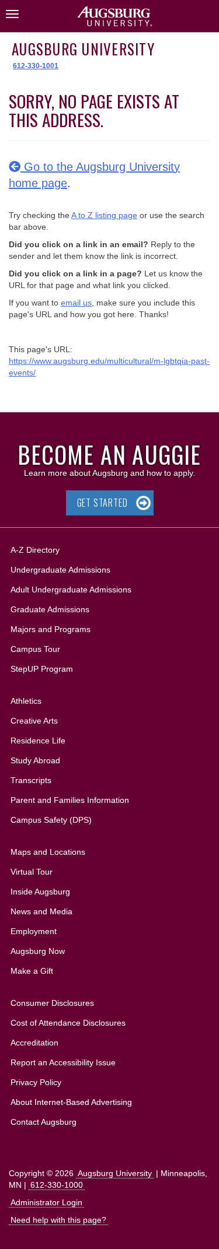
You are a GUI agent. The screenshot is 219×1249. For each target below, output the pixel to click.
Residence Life (38, 740)
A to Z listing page (104, 215)
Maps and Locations (48, 852)
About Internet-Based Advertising (71, 1102)
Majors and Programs (50, 629)
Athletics (26, 701)
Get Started (102, 503)
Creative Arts (34, 720)
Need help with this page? (58, 1220)
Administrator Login (46, 1202)
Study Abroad (35, 760)
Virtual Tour (32, 871)
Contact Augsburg (44, 1122)
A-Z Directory (35, 550)
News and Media (41, 911)
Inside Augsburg (40, 891)
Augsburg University (83, 48)
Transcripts (31, 780)
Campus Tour (35, 649)
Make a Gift (32, 971)
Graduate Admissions (50, 609)
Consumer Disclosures (52, 1003)
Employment (34, 931)
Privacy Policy (36, 1082)
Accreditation (34, 1042)
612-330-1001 (35, 66)
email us (76, 302)
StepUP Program (42, 668)
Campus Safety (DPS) (51, 820)
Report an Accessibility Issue (63, 1062)
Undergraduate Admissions (60, 569)
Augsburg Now (38, 951)
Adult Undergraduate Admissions (71, 589)
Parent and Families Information (70, 800)
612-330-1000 (56, 1185)
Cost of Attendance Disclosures (68, 1022)
